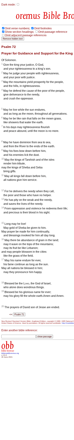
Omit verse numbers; (17, 28)
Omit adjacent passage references (25, 35)
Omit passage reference (52, 31)
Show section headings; (19, 31)
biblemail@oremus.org (10, 353)
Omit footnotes (43, 28)
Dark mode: (8, 4)
